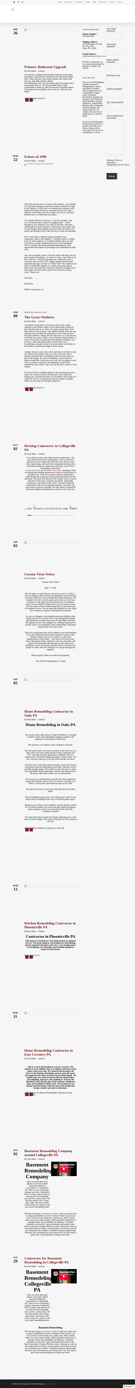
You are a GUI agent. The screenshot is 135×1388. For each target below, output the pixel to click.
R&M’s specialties (53, 470)
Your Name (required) (111, 30)
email (85, 130)
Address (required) (114, 89)
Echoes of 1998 (35, 157)
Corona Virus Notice (39, 574)
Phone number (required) (113, 61)
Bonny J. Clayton (50, 1384)
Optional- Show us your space (114, 161)
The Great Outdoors (39, 317)
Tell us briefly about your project (115, 117)
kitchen (28, 943)
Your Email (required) (111, 45)
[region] (50, 508)
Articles (41, 71)
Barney (63, 212)
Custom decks (31, 470)
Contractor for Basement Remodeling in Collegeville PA (46, 1260)
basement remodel (49, 1213)
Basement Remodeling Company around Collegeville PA (48, 1153)
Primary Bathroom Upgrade (45, 67)
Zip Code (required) (115, 102)
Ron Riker (31, 71)
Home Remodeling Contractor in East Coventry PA (48, 1052)
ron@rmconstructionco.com (94, 56)
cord (38, 214)
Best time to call (113, 75)
